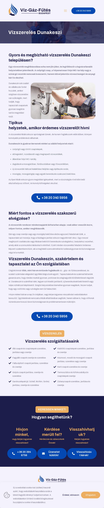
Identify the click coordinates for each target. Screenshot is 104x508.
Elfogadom (91, 495)
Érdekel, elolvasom (70, 495)
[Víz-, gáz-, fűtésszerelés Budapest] (29, 10)
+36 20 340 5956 (83, 11)
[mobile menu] (65, 11)
